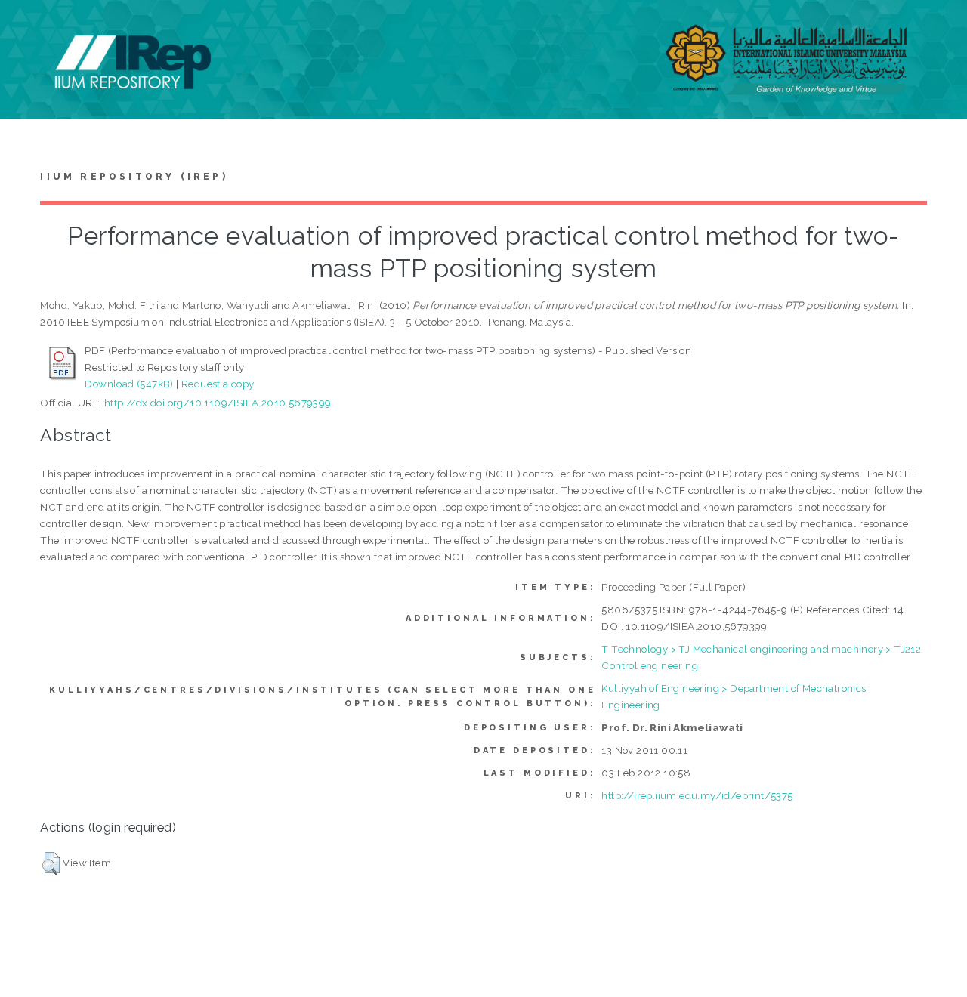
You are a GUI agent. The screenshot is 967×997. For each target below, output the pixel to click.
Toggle (27, 28)
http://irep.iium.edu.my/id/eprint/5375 (696, 795)
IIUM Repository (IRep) (133, 176)
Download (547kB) (129, 384)
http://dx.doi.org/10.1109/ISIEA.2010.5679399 (218, 403)
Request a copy (218, 384)
